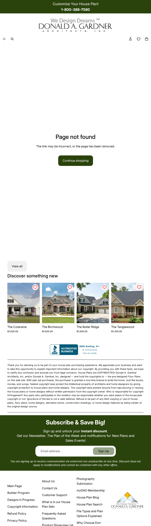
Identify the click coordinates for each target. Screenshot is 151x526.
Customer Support (54, 495)
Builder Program (18, 493)
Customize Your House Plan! (76, 4)
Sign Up (103, 451)
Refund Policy (16, 513)
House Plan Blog (88, 497)
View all (17, 266)
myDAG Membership (91, 490)
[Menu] (4, 39)
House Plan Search (89, 504)
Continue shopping (76, 160)
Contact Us (49, 488)
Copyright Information (22, 506)
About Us (48, 481)
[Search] (12, 39)
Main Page (14, 486)
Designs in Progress (21, 500)
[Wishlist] (138, 39)
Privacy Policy (17, 520)
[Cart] (147, 39)
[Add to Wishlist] (35, 287)
